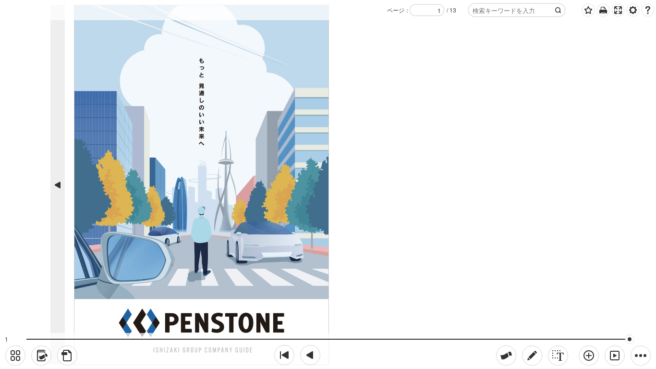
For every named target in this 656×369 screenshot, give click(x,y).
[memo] (532, 355)
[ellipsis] (640, 355)
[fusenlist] (41, 355)
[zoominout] (588, 355)
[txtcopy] (558, 355)
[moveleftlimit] (284, 355)
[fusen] (506, 355)
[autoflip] (614, 355)
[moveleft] (310, 355)
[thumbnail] (15, 355)
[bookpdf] (67, 355)
